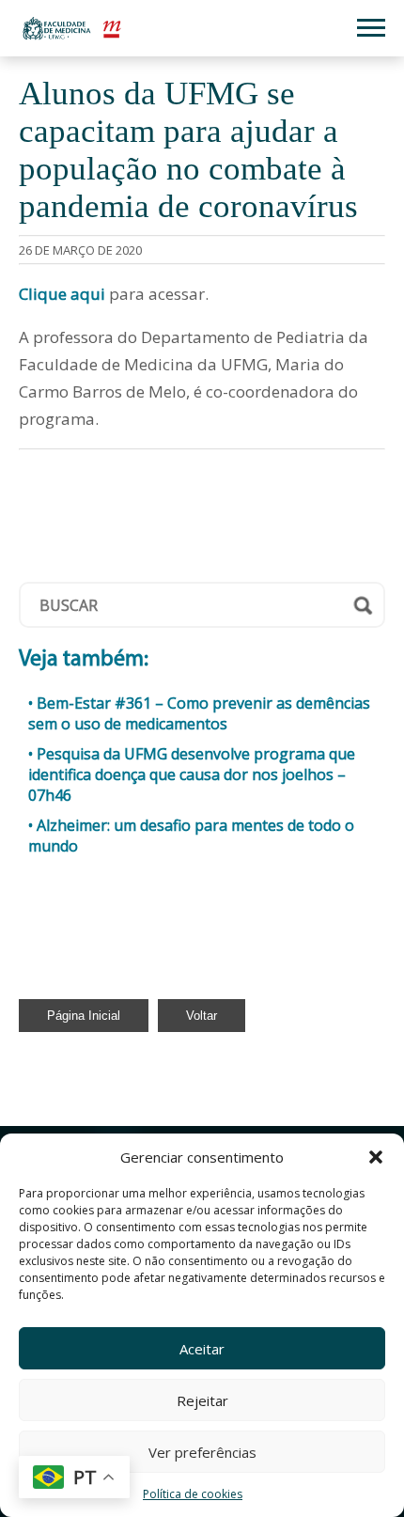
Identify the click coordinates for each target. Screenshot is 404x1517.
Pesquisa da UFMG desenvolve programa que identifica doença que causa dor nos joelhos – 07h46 (191, 774)
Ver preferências (202, 1452)
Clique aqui (62, 294)
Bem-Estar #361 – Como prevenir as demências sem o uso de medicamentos (199, 713)
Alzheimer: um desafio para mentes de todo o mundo (191, 835)
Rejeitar (202, 1400)
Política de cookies (192, 1494)
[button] (375, 1157)
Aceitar (202, 1348)
